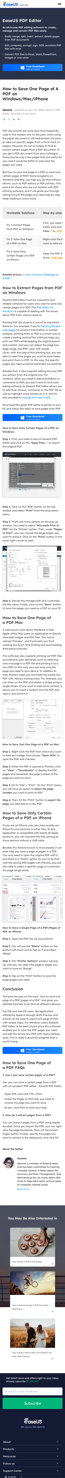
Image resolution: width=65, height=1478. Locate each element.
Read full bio (23, 1189)
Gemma (7, 109)
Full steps (58, 257)
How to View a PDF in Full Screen (27, 1261)
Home (49, 109)
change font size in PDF (36, 397)
